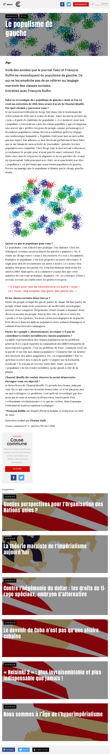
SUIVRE (17, 469)
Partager (9, 750)
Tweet (25, 750)
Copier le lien (42, 750)
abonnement (81, 4)
